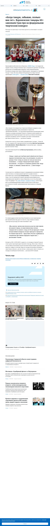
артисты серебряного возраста (31, 292)
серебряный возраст (9, 293)
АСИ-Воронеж (18, 34)
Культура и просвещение (26, 34)
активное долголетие (12, 292)
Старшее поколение (36, 34)
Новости (7, 14)
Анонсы (6, 378)
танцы (15, 293)
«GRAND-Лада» (31, 66)
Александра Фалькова (10, 34)
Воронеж (9, 290)
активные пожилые (20, 292)
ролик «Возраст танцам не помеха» (26, 180)
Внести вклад (13, 283)
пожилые (39, 292)
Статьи (6, 394)
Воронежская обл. (15, 290)
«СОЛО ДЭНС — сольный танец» (20, 74)
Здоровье (15, 408)
